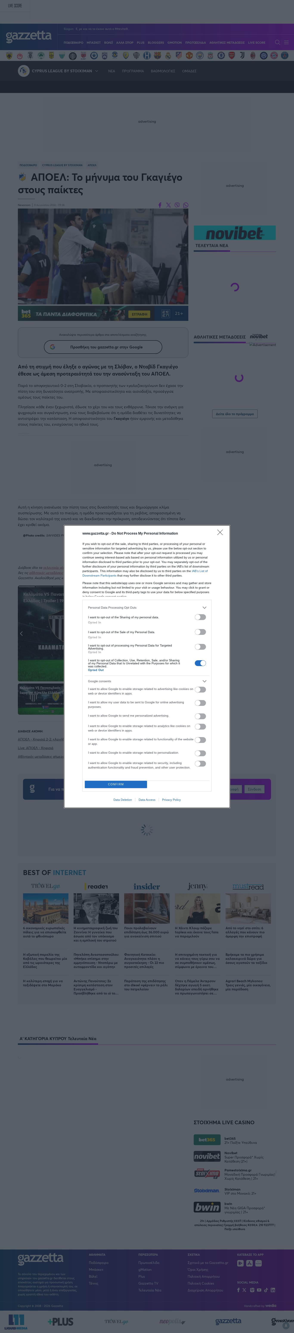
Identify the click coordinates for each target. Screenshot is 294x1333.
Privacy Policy (171, 799)
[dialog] (147, 666)
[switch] (200, 617)
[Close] (221, 534)
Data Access (147, 799)
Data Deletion (122, 799)
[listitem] (147, 607)
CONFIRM (116, 784)
